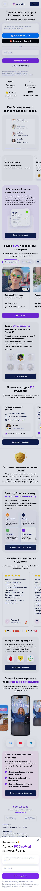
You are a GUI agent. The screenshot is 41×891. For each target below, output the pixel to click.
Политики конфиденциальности (11, 886)
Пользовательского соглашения (29, 884)
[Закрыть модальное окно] (38, 840)
